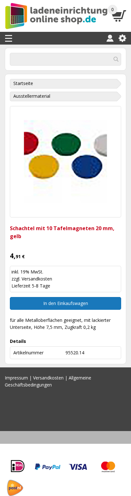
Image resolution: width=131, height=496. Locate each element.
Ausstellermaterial (31, 96)
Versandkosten (37, 279)
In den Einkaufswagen (65, 303)
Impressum (16, 378)
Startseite (23, 83)
